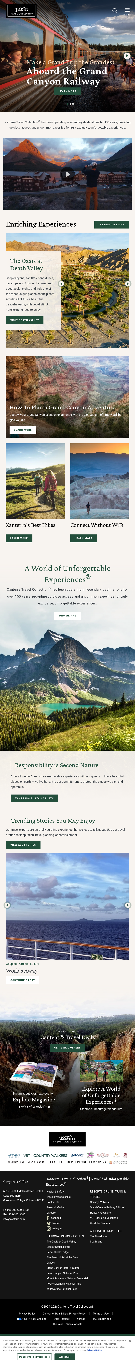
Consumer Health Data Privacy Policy (64, 1313)
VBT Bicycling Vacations (104, 1217)
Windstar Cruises (100, 1223)
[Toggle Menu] (127, 10)
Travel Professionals (59, 1196)
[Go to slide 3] (73, 104)
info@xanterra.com (14, 1219)
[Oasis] (90, 1154)
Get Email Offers (67, 1047)
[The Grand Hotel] (116, 1155)
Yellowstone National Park (62, 1289)
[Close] (114, 10)
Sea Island (96, 1241)
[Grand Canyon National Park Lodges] (36, 1162)
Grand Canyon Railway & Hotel (107, 1207)
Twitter (55, 1223)
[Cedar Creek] (125, 1155)
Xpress (81, 1318)
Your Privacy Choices (34, 1318)
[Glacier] (56, 1162)
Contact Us (53, 1202)
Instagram (57, 1228)
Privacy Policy (27, 1313)
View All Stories (23, 845)
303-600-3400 (20, 1209)
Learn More (68, 91)
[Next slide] (127, 55)
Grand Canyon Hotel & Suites (63, 1267)
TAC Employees (102, 1318)
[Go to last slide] (61, 284)
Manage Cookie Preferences (34, 1357)
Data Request (61, 1318)
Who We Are (67, 615)
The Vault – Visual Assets (67, 1324)
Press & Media (55, 1207)
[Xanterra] (67, 1139)
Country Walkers (99, 1202)
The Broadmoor (99, 1236)
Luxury (34, 963)
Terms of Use (101, 1313)
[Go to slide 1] (68, 104)
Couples (11, 963)
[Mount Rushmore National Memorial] (77, 1162)
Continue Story (22, 980)
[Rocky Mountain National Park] (98, 1162)
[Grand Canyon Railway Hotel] (103, 1155)
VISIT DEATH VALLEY (24, 320)
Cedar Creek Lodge (58, 1252)
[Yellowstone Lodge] (16, 1162)
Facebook (55, 1217)
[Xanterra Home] (21, 10)
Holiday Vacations (100, 1212)
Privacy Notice (94, 1350)
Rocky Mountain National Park (64, 1283)
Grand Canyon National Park (62, 1273)
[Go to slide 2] (70, 104)
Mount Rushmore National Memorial (67, 1278)
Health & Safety (56, 1191)
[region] (67, 1349)
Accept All (64, 1357)
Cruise (23, 963)
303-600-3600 (17, 1214)
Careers (51, 1212)
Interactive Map (112, 224)
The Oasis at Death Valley (61, 1241)
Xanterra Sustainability (34, 798)
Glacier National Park (58, 1246)
